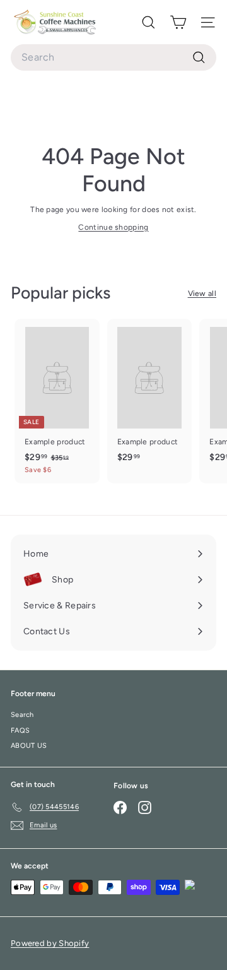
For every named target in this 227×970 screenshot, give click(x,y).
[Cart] (178, 22)
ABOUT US (29, 746)
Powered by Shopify (50, 943)
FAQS (20, 730)
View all (202, 293)
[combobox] (113, 57)
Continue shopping (113, 227)
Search (22, 715)
